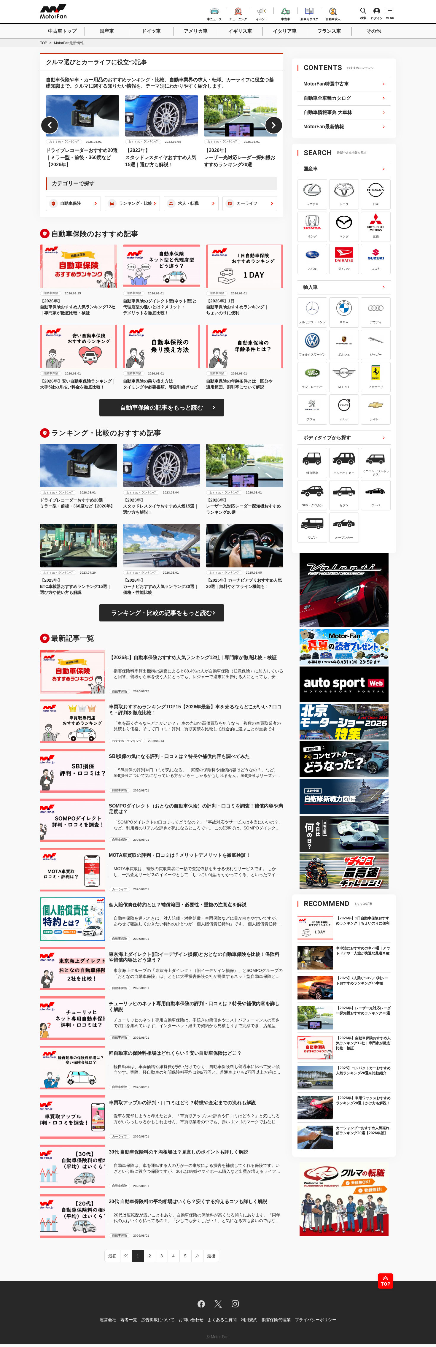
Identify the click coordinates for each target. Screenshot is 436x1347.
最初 (112, 1256)
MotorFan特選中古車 (326, 83)
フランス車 (329, 31)
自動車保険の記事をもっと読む (161, 407)
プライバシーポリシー (315, 1319)
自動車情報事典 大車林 (327, 112)
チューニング (238, 18)
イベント (262, 18)
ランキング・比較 (135, 203)
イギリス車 (240, 31)
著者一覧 (128, 1319)
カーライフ (247, 203)
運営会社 (108, 1319)
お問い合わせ (191, 1319)
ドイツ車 (151, 31)
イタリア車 (285, 31)
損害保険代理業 (276, 1319)
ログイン (377, 18)
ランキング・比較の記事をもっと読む (161, 613)
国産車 (107, 31)
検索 (363, 18)
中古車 (285, 18)
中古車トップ (62, 31)
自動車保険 (70, 203)
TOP (43, 43)
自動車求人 (333, 18)
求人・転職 (188, 203)
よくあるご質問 (222, 1319)
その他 (374, 31)
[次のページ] (197, 1256)
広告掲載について (157, 1319)
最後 (211, 1256)
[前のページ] (126, 1256)
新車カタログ (309, 18)
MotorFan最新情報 (323, 126)
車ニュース (214, 18)
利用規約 (249, 1319)
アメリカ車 (196, 31)
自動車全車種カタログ (327, 98)
